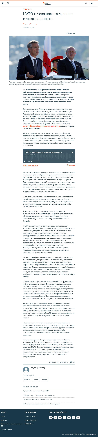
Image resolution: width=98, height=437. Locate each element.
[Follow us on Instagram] (64, 417)
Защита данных (6, 430)
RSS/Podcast (29, 424)
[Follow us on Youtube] (60, 417)
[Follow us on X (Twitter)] (55, 417)
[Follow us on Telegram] (69, 417)
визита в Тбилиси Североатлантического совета (41, 126)
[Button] (70, 33)
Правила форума (30, 420)
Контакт (4, 420)
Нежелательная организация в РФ (11, 425)
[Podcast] (78, 417)
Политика (27, 9)
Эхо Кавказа (31, 155)
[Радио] (86, 3)
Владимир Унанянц (29, 24)
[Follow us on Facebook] (51, 417)
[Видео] (92, 3)
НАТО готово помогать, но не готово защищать (43, 152)
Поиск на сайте (30, 417)
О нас (3, 417)
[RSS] (73, 417)
